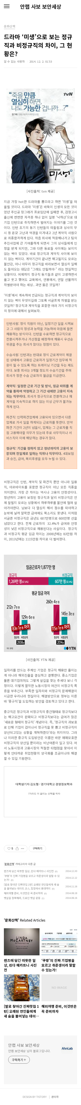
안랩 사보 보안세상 (40, 6)
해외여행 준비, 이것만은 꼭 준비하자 (23, 893)
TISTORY (41, 1097)
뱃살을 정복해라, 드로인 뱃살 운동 (22, 898)
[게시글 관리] (22, 848)
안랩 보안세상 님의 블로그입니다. (29, 1051)
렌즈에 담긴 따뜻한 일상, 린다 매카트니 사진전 (29, 871)
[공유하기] (17, 848)
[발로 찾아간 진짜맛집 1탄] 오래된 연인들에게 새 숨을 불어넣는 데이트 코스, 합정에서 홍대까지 (31, 886)
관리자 (55, 1097)
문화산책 (9, 864)
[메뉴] (6, 6)
